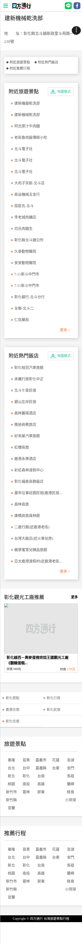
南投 (26, 784)
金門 (70, 768)
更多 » (65, 330)
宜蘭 (11, 808)
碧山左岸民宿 (25, 402)
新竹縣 (11, 800)
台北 (11, 768)
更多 (74, 597)
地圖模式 (64, 91)
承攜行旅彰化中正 (29, 379)
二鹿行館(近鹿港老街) (31, 527)
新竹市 (11, 792)
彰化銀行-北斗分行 (29, 297)
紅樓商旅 (21, 447)
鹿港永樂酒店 (25, 459)
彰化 (26, 776)
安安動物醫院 (25, 263)
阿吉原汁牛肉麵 (27, 126)
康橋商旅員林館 (27, 516)
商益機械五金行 (27, 194)
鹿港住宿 (12, 709)
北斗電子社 (23, 149)
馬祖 (70, 776)
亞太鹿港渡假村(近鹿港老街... (38, 561)
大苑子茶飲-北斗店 (29, 183)
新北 (11, 776)
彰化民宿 (53, 709)
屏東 (41, 792)
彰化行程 (53, 698)
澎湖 (70, 760)
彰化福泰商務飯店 (29, 481)
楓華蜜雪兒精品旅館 (30, 550)
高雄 (41, 784)
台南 (41, 776)
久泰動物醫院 (25, 251)
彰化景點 (12, 698)
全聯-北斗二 (24, 308)
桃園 (11, 784)
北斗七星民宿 (25, 390)
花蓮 (55, 760)
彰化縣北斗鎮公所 (29, 240)
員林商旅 (21, 504)
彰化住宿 (12, 721)
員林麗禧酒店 (25, 413)
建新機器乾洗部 (27, 103)
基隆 (11, 760)
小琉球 (70, 800)
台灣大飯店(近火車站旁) (33, 538)
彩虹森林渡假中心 (29, 470)
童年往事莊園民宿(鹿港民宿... (38, 493)
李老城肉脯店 (25, 217)
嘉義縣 (41, 768)
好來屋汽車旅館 (27, 436)
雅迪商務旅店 (25, 424)
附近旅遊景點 (20, 62)
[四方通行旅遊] (21, 8)
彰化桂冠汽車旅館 (29, 367)
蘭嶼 (70, 784)
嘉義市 (41, 760)
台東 (55, 768)
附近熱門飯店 (48, 62)
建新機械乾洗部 (27, 115)
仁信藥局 (21, 320)
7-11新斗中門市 (26, 274)
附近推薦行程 (20, 68)
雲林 (26, 792)
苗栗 (26, 760)
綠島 (70, 792)
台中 (26, 768)
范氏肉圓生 (23, 229)
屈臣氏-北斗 (24, 206)
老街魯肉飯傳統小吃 (30, 137)
